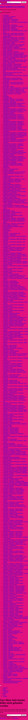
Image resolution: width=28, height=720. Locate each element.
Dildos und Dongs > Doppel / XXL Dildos (13, 53)
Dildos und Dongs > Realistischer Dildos (13, 54)
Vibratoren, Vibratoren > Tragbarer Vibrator (14, 590)
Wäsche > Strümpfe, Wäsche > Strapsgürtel (13, 661)
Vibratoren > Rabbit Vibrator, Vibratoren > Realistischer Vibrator (13, 414)
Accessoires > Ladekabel (9, 16)
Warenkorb (6, 690)
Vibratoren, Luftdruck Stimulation (11, 457)
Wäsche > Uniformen (8, 663)
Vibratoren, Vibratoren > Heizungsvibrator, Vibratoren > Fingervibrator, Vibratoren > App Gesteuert (14, 506)
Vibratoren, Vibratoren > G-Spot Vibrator (13, 490)
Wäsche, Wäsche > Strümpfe (10, 675)
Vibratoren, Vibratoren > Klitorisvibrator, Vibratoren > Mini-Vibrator (13, 525)
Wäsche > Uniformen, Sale (9, 664)
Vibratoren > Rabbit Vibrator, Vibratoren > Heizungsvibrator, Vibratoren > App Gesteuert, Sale (14, 400)
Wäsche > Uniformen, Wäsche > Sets (12, 665)
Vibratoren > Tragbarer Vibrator (11, 432)
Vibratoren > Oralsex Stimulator (11, 351)
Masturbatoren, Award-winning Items (12, 212)
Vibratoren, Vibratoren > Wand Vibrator (13, 611)
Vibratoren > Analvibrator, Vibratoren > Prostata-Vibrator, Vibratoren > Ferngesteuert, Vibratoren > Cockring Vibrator (15, 263)
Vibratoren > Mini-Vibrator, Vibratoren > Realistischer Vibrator (13, 348)
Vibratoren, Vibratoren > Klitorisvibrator (13, 509)
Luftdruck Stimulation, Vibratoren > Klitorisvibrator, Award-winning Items (12, 185)
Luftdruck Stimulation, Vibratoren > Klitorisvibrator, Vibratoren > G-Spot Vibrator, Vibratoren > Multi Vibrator (14, 196)
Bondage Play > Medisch (9, 27)
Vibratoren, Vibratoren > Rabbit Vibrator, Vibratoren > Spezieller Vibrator (13, 578)
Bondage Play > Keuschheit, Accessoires (13, 26)
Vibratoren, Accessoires (9, 443)
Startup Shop (3, 718)
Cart (4, 694)
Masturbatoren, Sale (8, 216)
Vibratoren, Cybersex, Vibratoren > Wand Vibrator (15, 449)
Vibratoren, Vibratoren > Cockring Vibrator (13, 481)
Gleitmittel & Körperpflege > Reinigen (12, 128)
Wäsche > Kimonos (8, 644)
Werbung (5, 677)
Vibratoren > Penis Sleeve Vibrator (11, 374)
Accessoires (6, 15)
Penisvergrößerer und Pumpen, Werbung (13, 226)
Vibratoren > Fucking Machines (11, 282)
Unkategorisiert (7, 230)
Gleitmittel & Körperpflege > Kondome (13, 114)
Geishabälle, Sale (7, 97)
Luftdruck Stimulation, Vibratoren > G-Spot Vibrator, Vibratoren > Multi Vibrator (14, 179)
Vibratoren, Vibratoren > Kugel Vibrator (13, 531)
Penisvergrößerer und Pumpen (10, 225)
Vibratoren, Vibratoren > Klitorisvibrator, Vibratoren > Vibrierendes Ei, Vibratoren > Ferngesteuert (13, 529)
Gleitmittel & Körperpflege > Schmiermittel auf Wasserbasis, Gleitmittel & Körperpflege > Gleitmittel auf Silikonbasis (14, 137)
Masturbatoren (6, 209)
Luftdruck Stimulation (8, 170)
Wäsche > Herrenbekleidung (10, 637)
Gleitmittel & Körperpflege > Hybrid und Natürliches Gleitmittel (13, 112)
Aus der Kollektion (8, 18)
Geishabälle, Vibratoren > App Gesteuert (13, 99)
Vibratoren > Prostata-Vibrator (10, 376)
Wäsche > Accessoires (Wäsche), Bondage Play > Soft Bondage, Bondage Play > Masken (15, 623)
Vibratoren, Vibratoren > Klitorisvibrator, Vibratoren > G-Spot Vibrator (13, 514)
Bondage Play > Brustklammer (10, 19)
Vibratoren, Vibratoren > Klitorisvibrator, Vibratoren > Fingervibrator (13, 511)
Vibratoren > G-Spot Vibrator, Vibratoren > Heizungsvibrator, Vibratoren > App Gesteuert (14, 292)
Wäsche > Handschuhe (8, 636)
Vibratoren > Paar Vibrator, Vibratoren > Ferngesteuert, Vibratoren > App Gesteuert (13, 369)
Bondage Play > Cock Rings (10, 20)
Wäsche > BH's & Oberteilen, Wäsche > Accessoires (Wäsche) (13, 627)
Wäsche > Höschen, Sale (9, 640)
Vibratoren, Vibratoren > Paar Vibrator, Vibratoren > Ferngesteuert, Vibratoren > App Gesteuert (15, 540)
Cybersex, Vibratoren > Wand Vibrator (12, 46)
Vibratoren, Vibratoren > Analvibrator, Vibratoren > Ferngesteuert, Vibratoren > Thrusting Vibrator (15, 467)
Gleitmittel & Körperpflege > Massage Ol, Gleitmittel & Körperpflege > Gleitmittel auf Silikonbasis (14, 119)
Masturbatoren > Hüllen (9, 211)
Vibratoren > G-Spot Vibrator (10, 283)
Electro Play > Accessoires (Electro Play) (13, 82)
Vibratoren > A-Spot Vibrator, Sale (11, 233)
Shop (4, 689)
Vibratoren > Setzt (7, 426)
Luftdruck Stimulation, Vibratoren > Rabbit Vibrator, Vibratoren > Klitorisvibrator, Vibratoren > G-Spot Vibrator (15, 203)
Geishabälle (6, 96)
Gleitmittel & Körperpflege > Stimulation (13, 143)
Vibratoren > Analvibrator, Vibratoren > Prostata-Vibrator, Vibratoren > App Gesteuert (15, 256)
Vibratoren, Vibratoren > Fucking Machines (14, 489)
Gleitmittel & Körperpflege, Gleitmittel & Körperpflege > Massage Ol (13, 148)
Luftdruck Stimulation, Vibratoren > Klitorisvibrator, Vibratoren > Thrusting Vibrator (15, 199)
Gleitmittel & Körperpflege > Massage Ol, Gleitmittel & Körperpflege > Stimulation (13, 122)
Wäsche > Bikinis (7, 629)
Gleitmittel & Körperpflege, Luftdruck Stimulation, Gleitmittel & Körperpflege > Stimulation (13, 165)
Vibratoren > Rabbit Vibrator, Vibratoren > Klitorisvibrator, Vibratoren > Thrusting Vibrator (15, 409)
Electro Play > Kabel (8, 86)
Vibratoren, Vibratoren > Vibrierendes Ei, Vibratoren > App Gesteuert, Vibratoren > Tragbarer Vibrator (13, 600)
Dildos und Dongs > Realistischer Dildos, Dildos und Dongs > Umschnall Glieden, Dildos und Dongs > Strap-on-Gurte (15, 61)
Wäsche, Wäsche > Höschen (10, 674)
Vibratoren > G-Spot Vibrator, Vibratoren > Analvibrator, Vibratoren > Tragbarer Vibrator (14, 287)
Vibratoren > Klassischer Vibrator (11, 313)
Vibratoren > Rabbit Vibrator (10, 380)
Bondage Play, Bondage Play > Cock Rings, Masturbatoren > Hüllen (14, 42)
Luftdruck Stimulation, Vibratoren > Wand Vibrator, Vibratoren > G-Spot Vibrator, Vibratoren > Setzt (15, 207)
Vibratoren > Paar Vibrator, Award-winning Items (15, 353)
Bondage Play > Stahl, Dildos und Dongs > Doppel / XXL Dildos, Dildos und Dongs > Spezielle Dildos (13, 35)
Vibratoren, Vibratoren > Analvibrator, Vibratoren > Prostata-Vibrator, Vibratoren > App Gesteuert (15, 470)
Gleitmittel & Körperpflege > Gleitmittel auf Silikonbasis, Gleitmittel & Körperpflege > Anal (15, 109)
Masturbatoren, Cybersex (9, 213)
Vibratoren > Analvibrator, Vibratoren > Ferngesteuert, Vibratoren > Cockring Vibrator (14, 253)
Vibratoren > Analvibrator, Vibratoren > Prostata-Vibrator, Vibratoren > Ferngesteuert (15, 259)
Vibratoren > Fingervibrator (10, 281)
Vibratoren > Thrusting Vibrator (11, 430)
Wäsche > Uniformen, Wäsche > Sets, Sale (13, 667)
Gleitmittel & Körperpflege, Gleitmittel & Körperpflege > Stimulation (13, 161)
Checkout (5, 692)
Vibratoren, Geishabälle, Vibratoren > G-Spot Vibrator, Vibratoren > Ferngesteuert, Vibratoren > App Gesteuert (15, 454)
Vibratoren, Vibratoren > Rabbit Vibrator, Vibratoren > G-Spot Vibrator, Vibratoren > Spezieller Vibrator (13, 548)
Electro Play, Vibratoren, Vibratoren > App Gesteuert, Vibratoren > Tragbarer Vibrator (13, 90)
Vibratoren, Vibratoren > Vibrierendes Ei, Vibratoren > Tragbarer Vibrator (13, 609)
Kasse (4, 693)
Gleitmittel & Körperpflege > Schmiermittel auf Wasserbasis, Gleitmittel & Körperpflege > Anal (15, 133)
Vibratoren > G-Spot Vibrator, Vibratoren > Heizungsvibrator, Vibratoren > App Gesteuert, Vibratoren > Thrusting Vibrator (14, 296)
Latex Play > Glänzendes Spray (11, 169)
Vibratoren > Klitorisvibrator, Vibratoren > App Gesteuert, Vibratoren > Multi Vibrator (14, 320)
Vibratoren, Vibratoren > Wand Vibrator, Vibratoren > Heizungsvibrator (13, 613)
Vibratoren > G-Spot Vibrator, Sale (11, 285)
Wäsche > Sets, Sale (8, 653)
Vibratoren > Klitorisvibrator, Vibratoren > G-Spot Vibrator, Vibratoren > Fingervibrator (15, 334)
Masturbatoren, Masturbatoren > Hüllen (13, 215)
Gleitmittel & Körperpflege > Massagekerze (14, 124)
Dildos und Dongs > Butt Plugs (11, 51)
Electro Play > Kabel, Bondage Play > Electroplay (15, 88)
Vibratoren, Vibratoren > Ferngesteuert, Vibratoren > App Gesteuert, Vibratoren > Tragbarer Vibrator (15, 483)
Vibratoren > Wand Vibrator (10, 439)
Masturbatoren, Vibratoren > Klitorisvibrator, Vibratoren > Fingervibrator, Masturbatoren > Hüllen (14, 221)
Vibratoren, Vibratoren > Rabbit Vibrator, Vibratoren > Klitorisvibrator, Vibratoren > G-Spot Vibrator (15, 561)
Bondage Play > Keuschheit (10, 25)
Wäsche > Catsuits (7, 635)
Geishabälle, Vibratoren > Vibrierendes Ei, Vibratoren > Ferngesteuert (13, 101)
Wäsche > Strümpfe (8, 657)
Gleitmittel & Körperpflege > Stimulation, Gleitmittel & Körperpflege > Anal (13, 146)
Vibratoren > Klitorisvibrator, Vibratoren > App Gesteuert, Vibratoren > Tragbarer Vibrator (14, 323)
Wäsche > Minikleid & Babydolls (11, 649)
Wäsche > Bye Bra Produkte (10, 633)
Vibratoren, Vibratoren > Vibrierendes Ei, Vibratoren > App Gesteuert (13, 596)
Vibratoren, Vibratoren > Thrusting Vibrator (14, 588)
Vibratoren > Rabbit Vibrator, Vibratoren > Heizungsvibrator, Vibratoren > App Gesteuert (14, 396)
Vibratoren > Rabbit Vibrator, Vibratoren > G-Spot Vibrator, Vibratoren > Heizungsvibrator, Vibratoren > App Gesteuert (15, 390)
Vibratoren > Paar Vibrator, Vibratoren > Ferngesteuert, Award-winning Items (13, 364)
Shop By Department (5, 12)
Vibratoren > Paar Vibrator (9, 352)
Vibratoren (5, 232)
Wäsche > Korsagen (8, 646)
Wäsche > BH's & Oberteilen (10, 625)
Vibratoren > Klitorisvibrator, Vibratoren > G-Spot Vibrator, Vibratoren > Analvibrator (15, 332)
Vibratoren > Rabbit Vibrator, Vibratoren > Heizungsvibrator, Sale (13, 393)
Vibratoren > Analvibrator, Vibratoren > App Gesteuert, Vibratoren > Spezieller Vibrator (14, 248)
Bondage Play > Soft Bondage (10, 29)
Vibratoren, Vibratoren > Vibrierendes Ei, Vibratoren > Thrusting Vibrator (13, 606)
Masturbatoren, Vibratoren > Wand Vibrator (14, 223)
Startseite (5, 687)
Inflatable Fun (6, 167)
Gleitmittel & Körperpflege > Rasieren (12, 127)
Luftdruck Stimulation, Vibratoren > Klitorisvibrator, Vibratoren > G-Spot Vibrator (14, 188)
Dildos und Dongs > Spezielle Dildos (12, 64)
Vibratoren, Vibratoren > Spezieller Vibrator (14, 586)
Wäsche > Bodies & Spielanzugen (11, 630)
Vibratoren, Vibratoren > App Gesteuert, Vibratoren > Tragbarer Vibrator (13, 479)
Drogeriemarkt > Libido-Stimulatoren (12, 78)
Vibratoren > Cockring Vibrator (11, 274)
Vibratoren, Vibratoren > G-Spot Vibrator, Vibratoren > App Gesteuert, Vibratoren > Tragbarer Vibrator (13, 494)
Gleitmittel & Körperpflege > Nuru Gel (12, 125)
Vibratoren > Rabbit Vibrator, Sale (11, 381)
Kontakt (5, 696)
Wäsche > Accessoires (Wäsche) (11, 621)
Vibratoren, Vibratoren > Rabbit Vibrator (13, 542)
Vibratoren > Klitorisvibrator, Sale (11, 316)
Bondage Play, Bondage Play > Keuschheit (13, 44)
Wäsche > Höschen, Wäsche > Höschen (13, 642)
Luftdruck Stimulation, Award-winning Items (14, 171)
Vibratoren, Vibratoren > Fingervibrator (12, 488)
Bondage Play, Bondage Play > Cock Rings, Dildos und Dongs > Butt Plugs (14, 39)
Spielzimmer (6, 229)
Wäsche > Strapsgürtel (8, 656)
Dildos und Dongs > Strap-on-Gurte (12, 65)
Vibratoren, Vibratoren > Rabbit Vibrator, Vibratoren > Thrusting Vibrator (13, 581)
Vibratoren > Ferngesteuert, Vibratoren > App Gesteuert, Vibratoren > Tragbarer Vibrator (14, 276)
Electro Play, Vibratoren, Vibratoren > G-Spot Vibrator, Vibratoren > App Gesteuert (14, 92)
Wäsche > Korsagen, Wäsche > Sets (12, 647)
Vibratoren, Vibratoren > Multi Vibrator (12, 534)
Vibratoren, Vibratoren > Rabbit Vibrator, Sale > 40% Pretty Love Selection (15, 544)
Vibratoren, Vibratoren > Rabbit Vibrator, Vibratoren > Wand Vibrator (13, 583)
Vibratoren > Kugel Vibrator (10, 345)
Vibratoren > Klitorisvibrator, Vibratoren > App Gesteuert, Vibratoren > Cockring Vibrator (14, 318)
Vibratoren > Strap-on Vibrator (10, 429)
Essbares (5, 95)
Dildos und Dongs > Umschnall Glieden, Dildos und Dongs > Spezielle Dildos (15, 67)
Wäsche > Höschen (8, 639)
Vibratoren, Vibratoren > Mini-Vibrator (12, 532)
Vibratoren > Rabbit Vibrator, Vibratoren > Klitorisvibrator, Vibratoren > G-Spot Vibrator (14, 406)
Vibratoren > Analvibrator (9, 234)
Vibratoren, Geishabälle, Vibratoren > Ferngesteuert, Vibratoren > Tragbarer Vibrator (14, 451)
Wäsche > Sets (6, 651)
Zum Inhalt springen (5, 0)
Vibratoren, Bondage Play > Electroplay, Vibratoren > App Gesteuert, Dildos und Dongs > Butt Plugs (15, 446)
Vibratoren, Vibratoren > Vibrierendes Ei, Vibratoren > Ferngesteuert (13, 603)
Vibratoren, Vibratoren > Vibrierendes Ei (13, 591)
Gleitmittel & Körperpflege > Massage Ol (13, 116)
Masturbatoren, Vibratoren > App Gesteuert (13, 218)
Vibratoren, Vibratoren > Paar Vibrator (12, 535)
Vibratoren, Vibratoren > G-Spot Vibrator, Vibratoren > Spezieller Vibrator (13, 502)
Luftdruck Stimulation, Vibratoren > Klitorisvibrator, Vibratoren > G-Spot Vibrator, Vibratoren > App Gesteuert (14, 191)
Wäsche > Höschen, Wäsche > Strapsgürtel (13, 643)
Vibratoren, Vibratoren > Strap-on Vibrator (13, 587)
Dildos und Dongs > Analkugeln (11, 47)
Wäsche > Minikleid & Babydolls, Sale (12, 650)
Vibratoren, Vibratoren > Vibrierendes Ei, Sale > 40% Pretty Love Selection (15, 593)
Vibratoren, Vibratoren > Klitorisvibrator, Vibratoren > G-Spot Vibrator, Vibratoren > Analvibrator (13, 517)
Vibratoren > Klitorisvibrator (10, 314)
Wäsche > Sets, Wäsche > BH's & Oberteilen (14, 654)
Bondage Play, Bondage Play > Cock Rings (14, 37)
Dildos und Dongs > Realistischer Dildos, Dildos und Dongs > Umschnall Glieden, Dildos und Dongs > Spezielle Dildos (15, 57)
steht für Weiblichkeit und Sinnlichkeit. (12, 7)
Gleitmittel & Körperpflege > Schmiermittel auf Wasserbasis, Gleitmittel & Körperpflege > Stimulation (14, 141)
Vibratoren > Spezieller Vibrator (11, 428)
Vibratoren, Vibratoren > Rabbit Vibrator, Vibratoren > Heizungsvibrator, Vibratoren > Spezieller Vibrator (14, 552)
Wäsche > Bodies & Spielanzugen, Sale (13, 632)
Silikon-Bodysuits (7, 227)
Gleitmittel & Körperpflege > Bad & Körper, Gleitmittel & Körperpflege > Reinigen (14, 104)
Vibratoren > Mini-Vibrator (9, 346)
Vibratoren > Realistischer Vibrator (11, 422)
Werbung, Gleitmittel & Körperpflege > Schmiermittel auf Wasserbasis (12, 681)
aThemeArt (15, 718)
